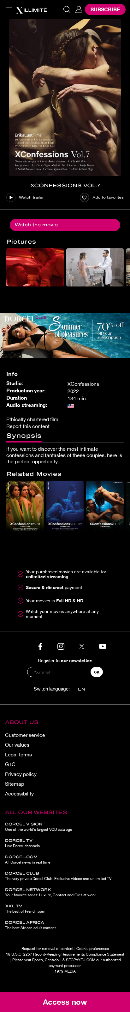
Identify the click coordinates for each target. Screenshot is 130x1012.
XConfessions (83, 384)
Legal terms (18, 754)
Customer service (25, 735)
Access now (65, 1002)
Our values (17, 745)
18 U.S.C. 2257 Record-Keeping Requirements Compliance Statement (65, 954)
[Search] (67, 9)
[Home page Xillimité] (31, 9)
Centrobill (53, 960)
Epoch (37, 960)
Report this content (28, 426)
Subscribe (105, 9)
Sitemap (14, 784)
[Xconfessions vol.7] (65, 97)
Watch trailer (31, 197)
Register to (65, 660)
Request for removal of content (47, 948)
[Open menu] (8, 6)
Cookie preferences (92, 948)
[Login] (79, 9)
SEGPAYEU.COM (80, 960)
